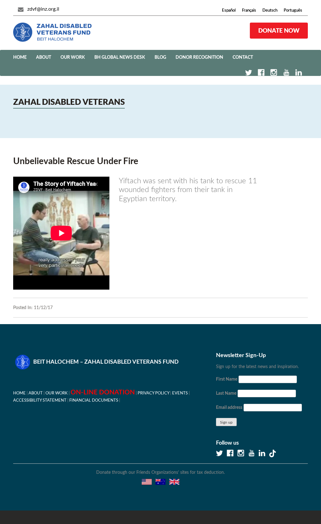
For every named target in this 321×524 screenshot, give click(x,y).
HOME (19, 393)
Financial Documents (93, 400)
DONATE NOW (278, 30)
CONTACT (243, 57)
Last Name (226, 393)
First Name (226, 379)
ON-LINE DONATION (103, 392)
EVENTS (180, 393)
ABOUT (43, 57)
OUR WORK (73, 57)
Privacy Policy (153, 393)
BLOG (160, 57)
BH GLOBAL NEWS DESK (119, 57)
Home (20, 57)
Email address (229, 407)
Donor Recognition (199, 57)
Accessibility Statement (39, 400)
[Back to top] (294, 497)
